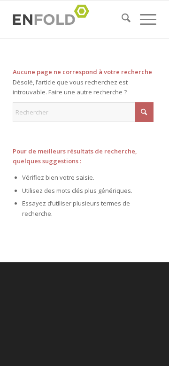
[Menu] (143, 19)
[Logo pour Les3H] (70, 19)
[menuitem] (121, 19)
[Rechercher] (121, 19)
